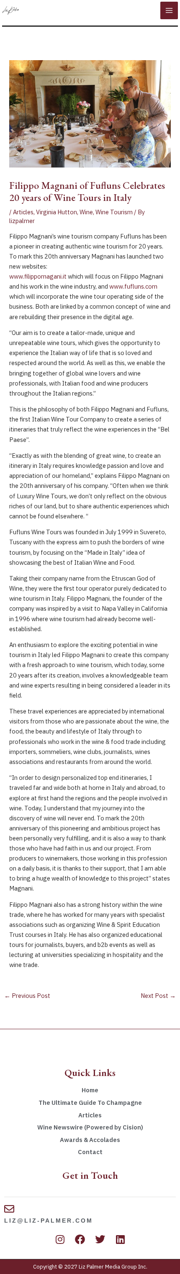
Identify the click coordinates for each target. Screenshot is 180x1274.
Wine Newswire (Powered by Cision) (90, 1127)
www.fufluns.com (133, 286)
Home (90, 1090)
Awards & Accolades (90, 1140)
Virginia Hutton (56, 212)
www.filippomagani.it (38, 276)
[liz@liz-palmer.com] (9, 1209)
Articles (23, 212)
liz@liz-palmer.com (48, 1220)
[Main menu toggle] (169, 10)
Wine (86, 212)
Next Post (158, 996)
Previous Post (27, 996)
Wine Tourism (114, 212)
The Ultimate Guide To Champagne (90, 1103)
